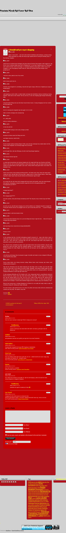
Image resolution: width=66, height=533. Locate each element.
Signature (45, 512)
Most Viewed (60, 139)
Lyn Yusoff (8, 392)
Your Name (26, 425)
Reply (48, 316)
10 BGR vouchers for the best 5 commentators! (14, 304)
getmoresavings (32, 496)
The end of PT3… (61, 164)
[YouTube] (8, 481)
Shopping (9, 294)
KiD (58, 184)
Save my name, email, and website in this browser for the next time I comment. (27, 435)
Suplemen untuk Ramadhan (22, 369)
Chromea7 (39, 489)
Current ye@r (8, 441)
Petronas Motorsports (40, 503)
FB (49, 491)
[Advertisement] (33, 3)
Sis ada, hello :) (61, 162)
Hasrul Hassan (61, 182)
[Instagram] (9, 481)
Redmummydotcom (33, 506)
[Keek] (11, 481)
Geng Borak (60, 192)
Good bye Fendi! (61, 169)
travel (45, 515)
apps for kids (34, 482)
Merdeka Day (43, 501)
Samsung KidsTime (33, 512)
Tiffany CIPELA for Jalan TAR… (42, 303)
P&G (47, 501)
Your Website (26, 431)
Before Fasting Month (23, 399)
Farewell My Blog (61, 148)
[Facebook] (4, 481)
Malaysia (31, 500)
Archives (60, 211)
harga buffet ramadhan (43, 496)
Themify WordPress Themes (18, 530)
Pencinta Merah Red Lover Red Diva (16, 11)
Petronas (31, 503)
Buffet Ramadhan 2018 (34, 487)
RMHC (41, 506)
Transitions (32, 513)
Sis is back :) (60, 171)
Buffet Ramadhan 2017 (41, 485)
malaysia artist (38, 500)
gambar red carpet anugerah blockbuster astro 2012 (38, 493)
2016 (29, 482)
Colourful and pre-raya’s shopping (21, 50)
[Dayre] (15, 481)
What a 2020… (61, 150)
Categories (60, 202)
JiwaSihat (60, 189)
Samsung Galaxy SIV (40, 510)
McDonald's (36, 501)
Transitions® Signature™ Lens (38, 514)
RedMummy (15, 325)
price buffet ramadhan (33, 505)
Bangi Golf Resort (34, 484)
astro (40, 482)
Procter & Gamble (45, 505)
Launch (34, 498)
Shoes (39, 511)
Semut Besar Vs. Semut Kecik (25, 359)
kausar (7, 364)
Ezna (59, 187)
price (48, 503)
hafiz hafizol (8, 343)
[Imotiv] (13, 481)
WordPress (8, 530)
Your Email (26, 428)
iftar (30, 498)
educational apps (35, 491)
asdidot (7, 334)
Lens (38, 498)
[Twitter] (63, 15)
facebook (44, 491)
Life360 (43, 498)
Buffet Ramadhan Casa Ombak (26, 348)
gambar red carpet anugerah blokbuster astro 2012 (38, 494)
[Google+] (6, 481)
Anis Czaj (8, 353)
